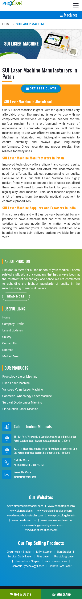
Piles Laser (43, 556)
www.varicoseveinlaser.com (57, 520)
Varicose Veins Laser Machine (22, 389)
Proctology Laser (64, 556)
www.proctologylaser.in (62, 515)
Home (6, 24)
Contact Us (9, 343)
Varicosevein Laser (56, 561)
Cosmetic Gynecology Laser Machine (27, 396)
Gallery (6, 337)
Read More (16, 296)
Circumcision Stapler (19, 551)
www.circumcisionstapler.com (25, 505)
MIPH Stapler (44, 551)
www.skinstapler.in (21, 510)
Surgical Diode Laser (19, 556)
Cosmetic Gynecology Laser (27, 566)
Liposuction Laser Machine (20, 409)
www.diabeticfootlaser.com (41, 529)
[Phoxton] (12, 3)
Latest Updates (12, 330)
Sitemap (7, 350)
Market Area (10, 356)
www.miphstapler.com (61, 505)
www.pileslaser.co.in (24, 520)
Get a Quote (22, 594)
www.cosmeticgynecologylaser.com (41, 525)
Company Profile (13, 324)
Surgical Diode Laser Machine (22, 402)
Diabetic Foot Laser (60, 566)
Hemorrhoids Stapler (27, 561)
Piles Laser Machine (16, 383)
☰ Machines (68, 15)
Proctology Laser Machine (19, 376)
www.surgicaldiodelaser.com (54, 510)
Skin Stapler (64, 551)
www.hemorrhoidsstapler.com (25, 515)
